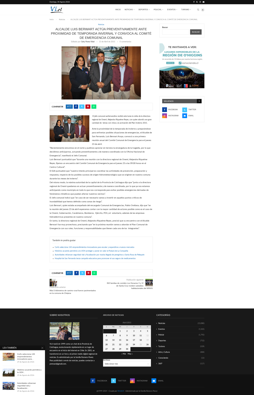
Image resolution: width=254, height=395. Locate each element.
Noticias (129, 10)
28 (113, 349)
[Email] (203, 2)
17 (134, 340)
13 (106, 340)
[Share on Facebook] (76, 106)
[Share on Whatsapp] (93, 106)
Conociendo (181, 358)
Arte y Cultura (181, 352)
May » (130, 354)
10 (134, 336)
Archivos (106, 360)
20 (106, 345)
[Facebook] (193, 2)
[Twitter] (197, 2)
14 (113, 340)
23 (127, 345)
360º (181, 364)
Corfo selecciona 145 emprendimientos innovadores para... (26, 356)
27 (106, 349)
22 (120, 345)
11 (141, 336)
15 (120, 340)
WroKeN (120, 391)
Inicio (118, 10)
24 (134, 345)
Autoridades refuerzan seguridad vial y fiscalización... (26, 385)
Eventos (171, 10)
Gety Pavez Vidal (87, 42)
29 (120, 349)
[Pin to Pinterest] (87, 106)
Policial (158, 10)
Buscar (165, 27)
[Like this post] (70, 106)
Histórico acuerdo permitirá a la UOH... (29, 371)
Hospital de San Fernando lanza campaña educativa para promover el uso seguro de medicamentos (95, 258)
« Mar (123, 354)
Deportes (143, 10)
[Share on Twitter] (81, 106)
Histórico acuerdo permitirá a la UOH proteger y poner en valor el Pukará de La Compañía (91, 251)
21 (113, 345)
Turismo (185, 10)
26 (147, 345)
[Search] (198, 9)
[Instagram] (200, 2)
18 (141, 340)
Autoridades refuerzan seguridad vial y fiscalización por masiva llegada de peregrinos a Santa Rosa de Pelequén (99, 255)
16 (127, 340)
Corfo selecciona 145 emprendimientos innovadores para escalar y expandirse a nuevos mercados (94, 247)
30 (127, 349)
